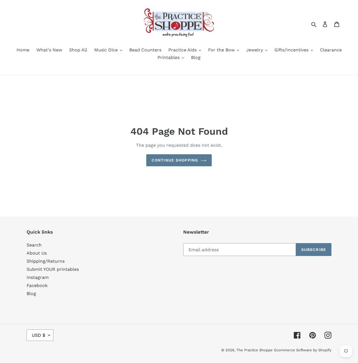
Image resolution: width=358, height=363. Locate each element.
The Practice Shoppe (254, 350)
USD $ (38, 335)
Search (34, 245)
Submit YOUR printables (53, 269)
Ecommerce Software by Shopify (302, 350)
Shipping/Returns (46, 261)
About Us (37, 253)
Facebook (37, 285)
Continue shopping (175, 160)
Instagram (38, 277)
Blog (31, 293)
